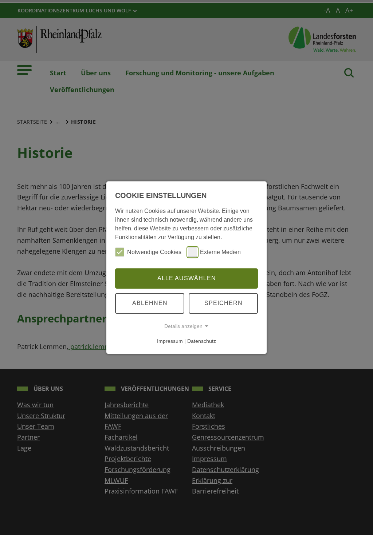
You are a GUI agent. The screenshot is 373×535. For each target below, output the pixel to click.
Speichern (223, 303)
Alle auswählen (186, 278)
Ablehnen (150, 303)
